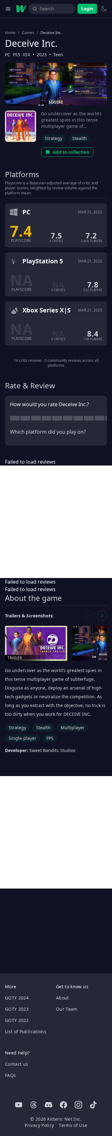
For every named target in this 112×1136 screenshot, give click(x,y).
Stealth (79, 138)
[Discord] (48, 1105)
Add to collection (71, 152)
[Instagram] (78, 1105)
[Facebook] (63, 1105)
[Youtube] (18, 1105)
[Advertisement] (56, 522)
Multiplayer (73, 727)
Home (10, 32)
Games (28, 32)
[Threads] (33, 1105)
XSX (26, 54)
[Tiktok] (93, 1105)
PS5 (16, 54)
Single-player (22, 738)
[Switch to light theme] (104, 9)
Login (87, 9)
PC (7, 54)
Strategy (53, 138)
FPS (50, 738)
